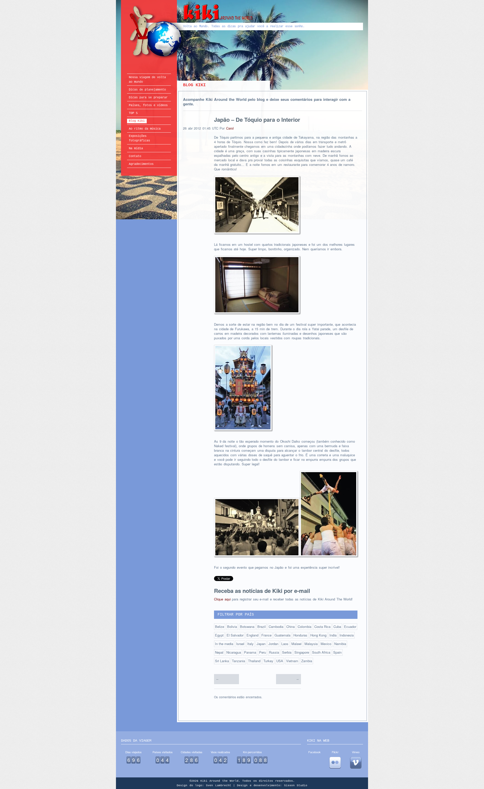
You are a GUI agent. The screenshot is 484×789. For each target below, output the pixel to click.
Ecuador (350, 626)
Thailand (254, 660)
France (266, 635)
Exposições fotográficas (139, 138)
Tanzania (238, 660)
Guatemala (282, 635)
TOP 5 (133, 113)
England (252, 635)
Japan (261, 643)
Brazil (261, 626)
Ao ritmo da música (145, 129)
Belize (219, 626)
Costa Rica (322, 626)
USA (279, 660)
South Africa (321, 652)
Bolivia (232, 626)
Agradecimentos (141, 164)
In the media (224, 643)
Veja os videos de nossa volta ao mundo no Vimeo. (355, 762)
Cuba (337, 626)
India (333, 635)
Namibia (340, 643)
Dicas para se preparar (148, 97)
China (290, 626)
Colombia (304, 626)
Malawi (296, 643)
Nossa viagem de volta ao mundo (147, 80)
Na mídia (136, 148)
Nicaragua (233, 652)
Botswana (247, 626)
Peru (262, 652)
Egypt (219, 635)
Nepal (219, 652)
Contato (135, 156)
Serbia (286, 652)
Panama (250, 652)
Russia (274, 652)
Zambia (306, 660)
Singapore (301, 652)
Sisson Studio (295, 785)
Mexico (326, 643)
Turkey (268, 660)
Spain (337, 652)
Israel (240, 643)
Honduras (300, 635)
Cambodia (276, 626)
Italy (250, 643)
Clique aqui (222, 599)
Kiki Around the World (191, 32)
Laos (284, 643)
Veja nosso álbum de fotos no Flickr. (335, 762)
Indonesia (347, 635)
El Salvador (235, 635)
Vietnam (292, 660)
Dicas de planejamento (147, 90)
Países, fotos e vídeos (148, 105)
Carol (230, 128)
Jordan (273, 643)
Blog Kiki (137, 121)
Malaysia (311, 643)
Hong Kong (318, 635)
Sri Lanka (222, 660)
